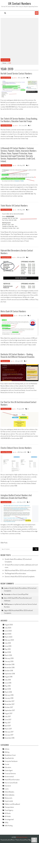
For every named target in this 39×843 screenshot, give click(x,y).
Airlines (7, 749)
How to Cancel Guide (11, 783)
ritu (15, 165)
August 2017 (8, 713)
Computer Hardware (11, 761)
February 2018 (9, 695)
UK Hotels (8, 816)
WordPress (11, 840)
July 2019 (8, 643)
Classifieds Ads (9, 758)
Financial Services (7, 315)
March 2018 (8, 692)
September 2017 (10, 710)
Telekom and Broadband (12, 804)
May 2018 (8, 686)
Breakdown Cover (10, 755)
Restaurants (5, 361)
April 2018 (8, 689)
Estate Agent (9, 770)
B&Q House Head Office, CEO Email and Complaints (20, 570)
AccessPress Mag (25, 840)
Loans (6, 789)
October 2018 (9, 671)
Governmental (6, 78)
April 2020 (8, 634)
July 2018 (8, 680)
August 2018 (8, 677)
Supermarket (9, 801)
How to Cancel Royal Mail (20, 594)
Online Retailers (6, 125)
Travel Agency (9, 810)
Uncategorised (9, 819)
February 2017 (9, 732)
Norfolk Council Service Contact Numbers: (16, 73)
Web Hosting (8, 826)
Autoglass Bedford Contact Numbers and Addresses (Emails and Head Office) (16, 496)
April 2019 (8, 652)
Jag (5, 610)
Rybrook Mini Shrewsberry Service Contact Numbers (17, 252)
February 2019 (9, 658)
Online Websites (9, 795)
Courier (7, 764)
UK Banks (8, 813)
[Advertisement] (19, 38)
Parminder (7, 594)
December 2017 (9, 701)
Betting (7, 752)
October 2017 (9, 707)
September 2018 (10, 674)
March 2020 (8, 637)
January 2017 (9, 735)
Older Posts (4, 543)
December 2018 (9, 664)
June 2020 (8, 631)
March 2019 (8, 655)
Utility (6, 822)
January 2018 (9, 698)
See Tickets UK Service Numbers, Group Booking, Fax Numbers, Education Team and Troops (19, 120)
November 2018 (9, 667)
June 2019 (8, 646)
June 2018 (8, 683)
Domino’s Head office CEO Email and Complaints (19, 577)
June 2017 (8, 720)
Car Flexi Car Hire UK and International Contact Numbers (18, 403)
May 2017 (7, 723)
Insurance (8, 786)
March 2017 (8, 729)
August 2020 (9, 625)
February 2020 (9, 640)
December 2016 (9, 738)
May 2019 (8, 649)
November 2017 (9, 704)
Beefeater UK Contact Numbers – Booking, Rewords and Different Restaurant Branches (17, 355)
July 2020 (8, 628)
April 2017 (8, 726)
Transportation (6, 257)
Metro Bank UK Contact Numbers (13, 311)
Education (8, 767)
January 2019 (9, 661)
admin (15, 78)
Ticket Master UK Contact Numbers (14, 205)
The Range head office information (15, 573)
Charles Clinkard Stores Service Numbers (16, 447)
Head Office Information (12, 780)
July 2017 (8, 716)
